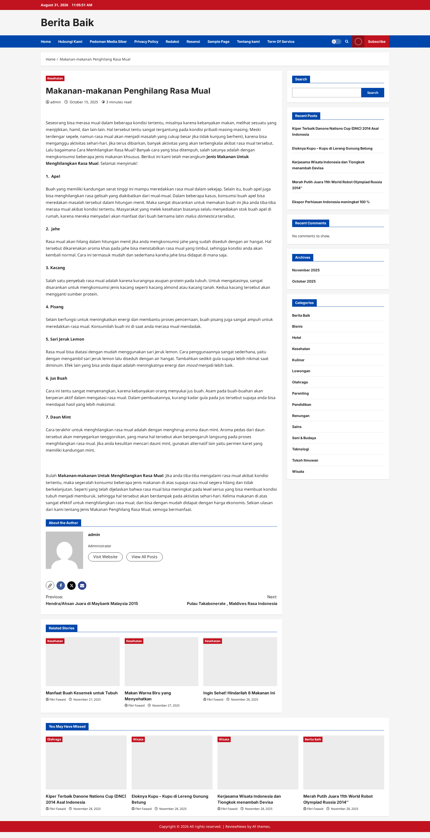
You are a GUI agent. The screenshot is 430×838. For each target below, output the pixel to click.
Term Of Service (280, 41)
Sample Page (218, 41)
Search (301, 79)
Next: (232, 600)
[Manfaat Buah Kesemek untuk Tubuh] (83, 661)
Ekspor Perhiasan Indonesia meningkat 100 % (331, 201)
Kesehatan (55, 78)
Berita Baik (67, 22)
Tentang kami (248, 41)
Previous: (92, 600)
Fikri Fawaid (58, 699)
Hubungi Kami (70, 41)
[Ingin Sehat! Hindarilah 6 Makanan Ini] (240, 661)
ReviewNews (235, 826)
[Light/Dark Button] (336, 41)
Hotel (296, 337)
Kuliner (298, 360)
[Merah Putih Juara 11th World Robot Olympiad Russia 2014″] (343, 762)
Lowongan (301, 371)
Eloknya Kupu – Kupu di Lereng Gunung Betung (332, 148)
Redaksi (172, 41)
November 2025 (306, 270)
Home (46, 41)
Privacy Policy (146, 41)
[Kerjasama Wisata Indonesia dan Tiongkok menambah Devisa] (257, 762)
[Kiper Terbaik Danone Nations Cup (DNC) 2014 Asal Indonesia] (86, 762)
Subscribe (376, 41)
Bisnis (297, 326)
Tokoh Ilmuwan (305, 460)
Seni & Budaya (304, 438)
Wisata (298, 471)
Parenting (300, 393)
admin (55, 102)
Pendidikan (301, 404)
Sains (297, 426)
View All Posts (145, 556)
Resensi (193, 41)
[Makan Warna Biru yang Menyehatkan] (162, 661)
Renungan (301, 416)
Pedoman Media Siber (108, 41)
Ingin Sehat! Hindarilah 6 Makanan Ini (239, 692)
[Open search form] (346, 41)
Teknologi (300, 449)
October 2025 (304, 281)
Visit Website (105, 556)
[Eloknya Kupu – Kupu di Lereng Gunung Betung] (172, 762)
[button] (50, 585)
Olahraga (300, 382)
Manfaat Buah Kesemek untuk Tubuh (82, 692)
